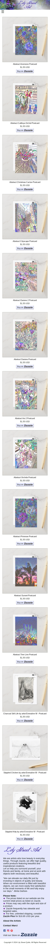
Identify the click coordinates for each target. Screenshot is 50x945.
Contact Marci (10, 925)
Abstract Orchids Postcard (25, 477)
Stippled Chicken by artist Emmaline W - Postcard (25, 773)
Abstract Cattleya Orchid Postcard (24, 123)
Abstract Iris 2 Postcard (25, 418)
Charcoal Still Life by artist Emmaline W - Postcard (24, 714)
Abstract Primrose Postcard (25, 536)
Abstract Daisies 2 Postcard (25, 300)
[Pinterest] (11, 931)
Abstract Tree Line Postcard (25, 655)
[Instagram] (8, 931)
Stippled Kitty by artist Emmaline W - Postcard (25, 832)
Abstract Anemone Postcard (25, 64)
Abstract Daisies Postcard (25, 359)
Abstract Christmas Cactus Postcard (24, 182)
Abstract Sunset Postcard (25, 595)
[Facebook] (4, 931)
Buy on (20, 71)
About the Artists (12, 921)
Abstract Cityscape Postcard (25, 241)
